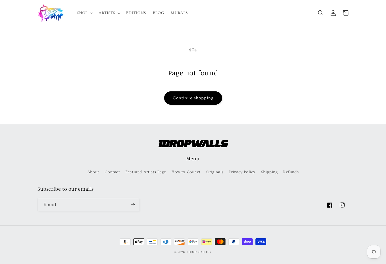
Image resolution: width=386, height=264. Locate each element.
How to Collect (186, 172)
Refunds (291, 172)
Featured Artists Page (145, 172)
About (93, 172)
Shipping (269, 172)
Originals (215, 172)
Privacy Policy (242, 172)
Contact (112, 172)
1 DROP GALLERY (199, 252)
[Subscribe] (133, 204)
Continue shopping (193, 98)
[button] (84, 13)
